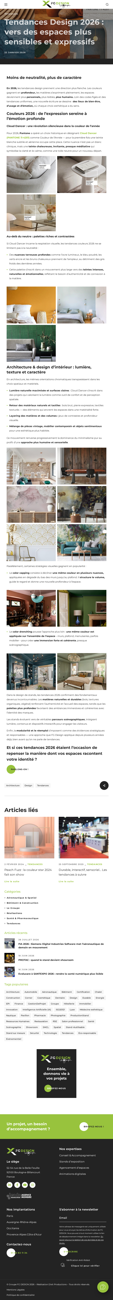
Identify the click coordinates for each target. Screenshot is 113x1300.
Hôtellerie (69, 1003)
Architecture (13, 785)
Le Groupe (13, 908)
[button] (107, 4)
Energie (100, 998)
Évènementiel (13, 1039)
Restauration (41, 1021)
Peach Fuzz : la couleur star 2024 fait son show (28, 872)
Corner (28, 998)
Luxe (72, 1009)
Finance (19, 1003)
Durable (86, 998)
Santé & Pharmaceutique (23, 918)
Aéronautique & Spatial (22, 897)
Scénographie (13, 1027)
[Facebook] (17, 1185)
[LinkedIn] (10, 1185)
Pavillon (25, 1015)
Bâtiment (67, 992)
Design (28, 785)
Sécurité (34, 1033)
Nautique (11, 1015)
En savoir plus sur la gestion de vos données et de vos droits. (81, 1239)
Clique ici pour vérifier (85, 1265)
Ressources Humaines (17, 1021)
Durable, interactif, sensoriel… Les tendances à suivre (83, 872)
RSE (55, 1021)
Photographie (58, 1015)
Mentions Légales (16, 1289)
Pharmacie (40, 1015)
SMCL (46, 1027)
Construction (13, 998)
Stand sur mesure (15, 1033)
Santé (91, 1021)
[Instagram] (32, 1185)
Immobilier (85, 1003)
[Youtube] (25, 1185)
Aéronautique (49, 992)
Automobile (31, 992)
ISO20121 (60, 1009)
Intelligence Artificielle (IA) (37, 1009)
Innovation (12, 1009)
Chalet (98, 992)
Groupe (55, 1003)
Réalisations (14, 913)
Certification (83, 992)
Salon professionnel (72, 1021)
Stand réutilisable (75, 1027)
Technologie (50, 1033)
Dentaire (60, 998)
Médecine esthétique (91, 1009)
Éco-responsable (87, 1033)
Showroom (32, 1027)
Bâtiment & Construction (22, 903)
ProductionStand (79, 1015)
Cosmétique (43, 998)
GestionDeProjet (37, 1003)
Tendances (11, 13)
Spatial (57, 1027)
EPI (8, 1003)
